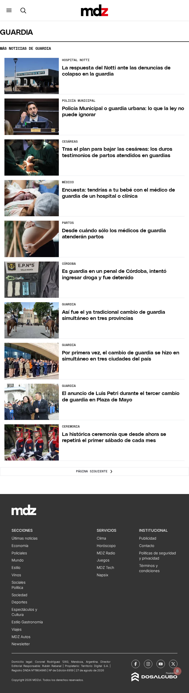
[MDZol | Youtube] (161, 664)
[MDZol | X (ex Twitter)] (173, 664)
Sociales (19, 582)
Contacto (146, 546)
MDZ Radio (106, 553)
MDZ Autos (21, 637)
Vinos (16, 575)
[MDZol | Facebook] (136, 664)
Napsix (102, 575)
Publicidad (147, 538)
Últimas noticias (25, 538)
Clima (101, 538)
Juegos (103, 560)
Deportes (19, 602)
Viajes (17, 629)
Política (17, 587)
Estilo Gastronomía (27, 622)
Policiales (19, 553)
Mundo (18, 560)
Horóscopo (106, 546)
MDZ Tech (105, 567)
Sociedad (19, 595)
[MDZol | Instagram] (148, 664)
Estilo (16, 567)
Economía (20, 546)
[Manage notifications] (177, 671)
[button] (9, 10)
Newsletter (21, 644)
